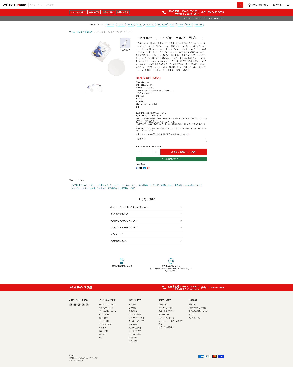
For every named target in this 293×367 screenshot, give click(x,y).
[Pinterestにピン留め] (148, 168)
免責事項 (192, 304)
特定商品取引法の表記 (197, 308)
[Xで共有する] (140, 168)
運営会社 (192, 314)
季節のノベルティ (106, 308)
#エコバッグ (150, 24)
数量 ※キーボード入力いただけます (149, 146)
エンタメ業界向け (84, 32)
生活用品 (124, 188)
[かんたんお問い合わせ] (171, 265)
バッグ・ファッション (107, 304)
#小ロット (198, 24)
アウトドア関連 (105, 324)
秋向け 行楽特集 (135, 328)
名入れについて (201, 18)
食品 (101, 338)
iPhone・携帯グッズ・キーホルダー (106, 185)
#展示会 (131, 24)
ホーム (72, 32)
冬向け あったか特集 (137, 321)
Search (71, 356)
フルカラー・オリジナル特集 (83, 188)
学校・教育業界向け (166, 311)
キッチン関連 (104, 321)
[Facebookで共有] (137, 168)
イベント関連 (104, 314)
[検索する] (240, 5)
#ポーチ (180, 24)
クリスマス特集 (135, 331)
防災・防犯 (103, 331)
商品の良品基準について (198, 311)
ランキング (101, 188)
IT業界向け (163, 304)
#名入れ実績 (162, 24)
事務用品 (102, 328)
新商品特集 (133, 311)
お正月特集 (133, 324)
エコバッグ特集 (135, 314)
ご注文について (187, 18)
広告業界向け (113, 188)
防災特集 (132, 308)
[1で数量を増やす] (156, 152)
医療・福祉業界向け (166, 318)
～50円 (132, 188)
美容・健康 (103, 318)
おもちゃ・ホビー (129, 185)
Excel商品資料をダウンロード (171, 159)
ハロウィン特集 (135, 334)
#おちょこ (121, 24)
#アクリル (110, 24)
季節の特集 (133, 338)
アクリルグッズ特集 (157, 185)
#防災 (172, 24)
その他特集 (143, 185)
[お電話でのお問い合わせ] (121, 265)
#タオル (189, 24)
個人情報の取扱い (195, 318)
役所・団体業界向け (166, 327)
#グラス (139, 24)
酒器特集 (132, 304)
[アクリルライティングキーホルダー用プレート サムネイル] (90, 88)
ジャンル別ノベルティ (193, 185)
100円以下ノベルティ (81, 185)
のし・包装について (216, 18)
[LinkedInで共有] (144, 168)
